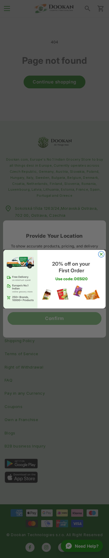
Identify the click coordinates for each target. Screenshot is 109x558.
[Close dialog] (101, 254)
